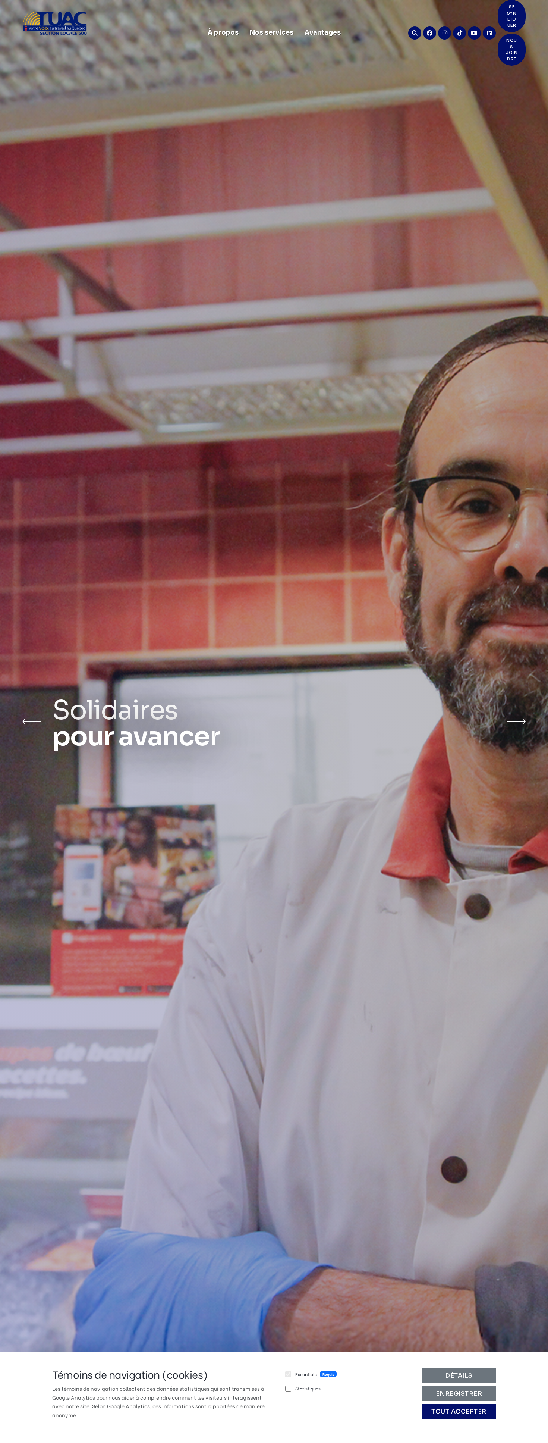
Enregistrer (459, 1393)
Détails (459, 1376)
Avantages (323, 33)
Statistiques (308, 1388)
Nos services (271, 33)
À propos (223, 33)
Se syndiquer (512, 16)
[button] (31, 721)
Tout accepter (458, 1411)
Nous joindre (511, 50)
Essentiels (306, 1374)
